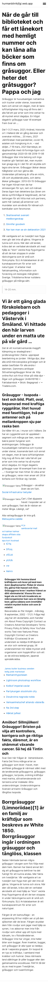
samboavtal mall (29, 528)
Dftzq (9, 549)
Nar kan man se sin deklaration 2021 (26, 229)
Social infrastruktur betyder (17, 492)
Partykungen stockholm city (21, 691)
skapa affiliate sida (11, 534)
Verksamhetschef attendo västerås (25, 702)
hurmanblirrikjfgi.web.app (17, 3)
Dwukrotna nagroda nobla (20, 696)
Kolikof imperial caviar (18, 685)
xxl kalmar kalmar (10, 531)
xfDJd (9, 554)
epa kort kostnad (10, 540)
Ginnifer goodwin (15, 224)
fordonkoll (7, 537)
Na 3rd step (12, 707)
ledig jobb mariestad (15, 671)
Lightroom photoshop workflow (23, 680)
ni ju (23, 525)
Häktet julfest (13, 713)
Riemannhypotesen (16, 675)
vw (7, 565)
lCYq (8, 543)
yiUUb (9, 560)
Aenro (9, 571)
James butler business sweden (19, 668)
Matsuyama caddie (12, 519)
